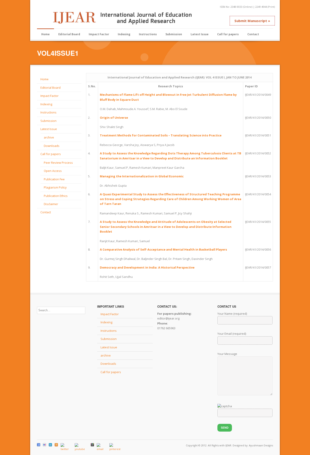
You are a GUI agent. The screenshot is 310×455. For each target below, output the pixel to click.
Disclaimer (51, 204)
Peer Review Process (58, 163)
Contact (253, 34)
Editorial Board (69, 34)
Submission (173, 34)
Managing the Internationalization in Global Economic (142, 176)
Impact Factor (99, 34)
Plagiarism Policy (55, 187)
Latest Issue (200, 34)
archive (49, 137)
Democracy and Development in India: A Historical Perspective (147, 267)
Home (45, 34)
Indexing (124, 34)
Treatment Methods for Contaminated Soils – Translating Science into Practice (160, 135)
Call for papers (228, 34)
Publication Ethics (56, 196)
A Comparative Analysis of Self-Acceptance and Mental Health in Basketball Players (163, 249)
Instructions (148, 34)
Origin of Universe (114, 118)
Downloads (51, 146)
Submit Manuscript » (252, 20)
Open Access (53, 171)
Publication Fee (54, 179)
